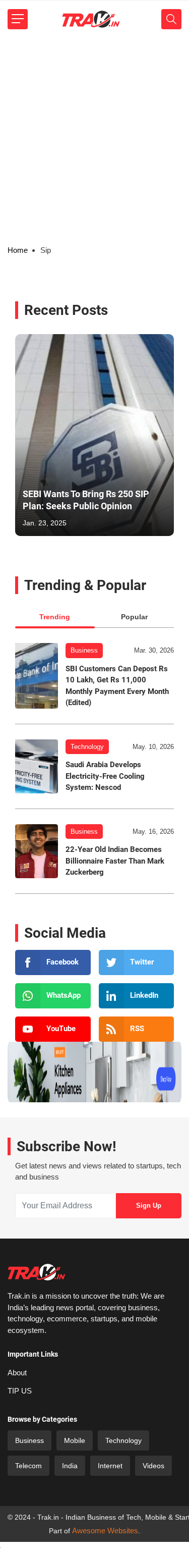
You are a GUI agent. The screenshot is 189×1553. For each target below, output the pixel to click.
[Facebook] (53, 962)
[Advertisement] (94, 137)
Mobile (74, 1440)
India (70, 1466)
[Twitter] (136, 962)
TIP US (20, 1390)
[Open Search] (171, 19)
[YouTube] (53, 1029)
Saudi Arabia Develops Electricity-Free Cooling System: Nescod (105, 776)
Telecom (28, 1466)
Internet (110, 1466)
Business (84, 650)
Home (18, 250)
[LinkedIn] (136, 995)
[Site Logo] (90, 19)
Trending (54, 617)
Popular (134, 617)
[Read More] (36, 676)
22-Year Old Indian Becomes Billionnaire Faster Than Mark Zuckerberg (115, 861)
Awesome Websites (105, 1530)
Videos (153, 1466)
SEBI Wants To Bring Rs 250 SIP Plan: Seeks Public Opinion (86, 500)
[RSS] (136, 1029)
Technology (87, 747)
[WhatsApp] (53, 995)
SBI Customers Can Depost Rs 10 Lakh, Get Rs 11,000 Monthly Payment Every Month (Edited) (117, 686)
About (17, 1372)
